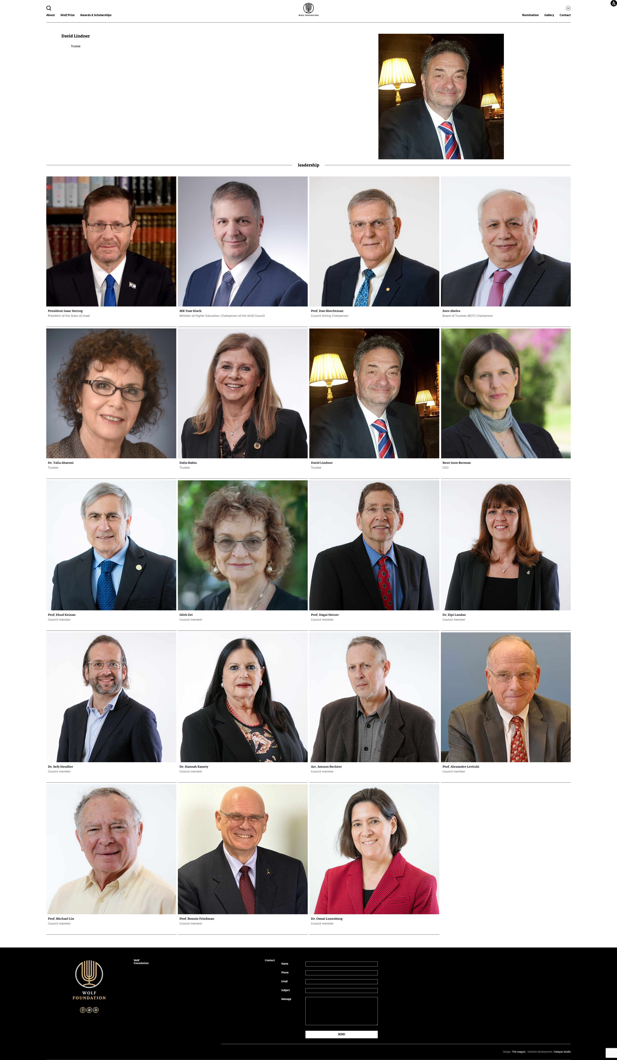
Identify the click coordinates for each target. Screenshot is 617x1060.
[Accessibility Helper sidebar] (614, 3)
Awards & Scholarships (96, 15)
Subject (285, 990)
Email (284, 981)
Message (286, 999)
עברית (569, 7)
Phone (284, 972)
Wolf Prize (67, 15)
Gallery (549, 15)
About (50, 15)
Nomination (530, 15)
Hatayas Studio (562, 1052)
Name (284, 964)
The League (518, 1052)
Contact (565, 15)
